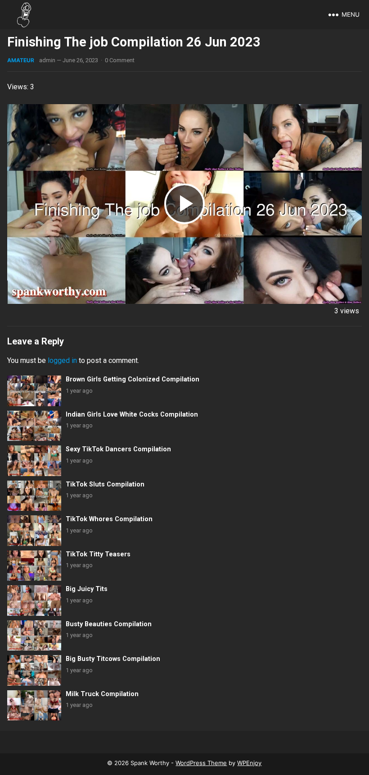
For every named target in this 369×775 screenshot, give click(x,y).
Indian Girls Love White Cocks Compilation (132, 414)
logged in (62, 360)
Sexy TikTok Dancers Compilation (118, 449)
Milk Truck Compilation (102, 694)
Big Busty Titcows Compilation (113, 659)
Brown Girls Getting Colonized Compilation (132, 379)
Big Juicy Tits (87, 589)
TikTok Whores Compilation (109, 519)
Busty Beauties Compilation (109, 624)
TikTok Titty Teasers (98, 554)
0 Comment (120, 60)
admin (47, 60)
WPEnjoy (249, 762)
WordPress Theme (201, 762)
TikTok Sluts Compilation (105, 484)
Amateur (20, 60)
